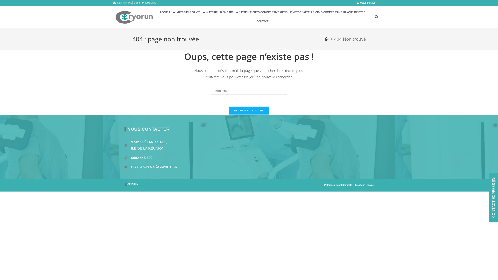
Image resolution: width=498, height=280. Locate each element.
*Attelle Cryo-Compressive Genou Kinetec (270, 12)
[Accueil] (327, 39)
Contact (262, 21)
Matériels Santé (189, 12)
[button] (376, 17)
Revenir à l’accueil (249, 110)
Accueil (165, 12)
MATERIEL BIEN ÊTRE (220, 12)
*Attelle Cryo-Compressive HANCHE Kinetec (333, 12)
